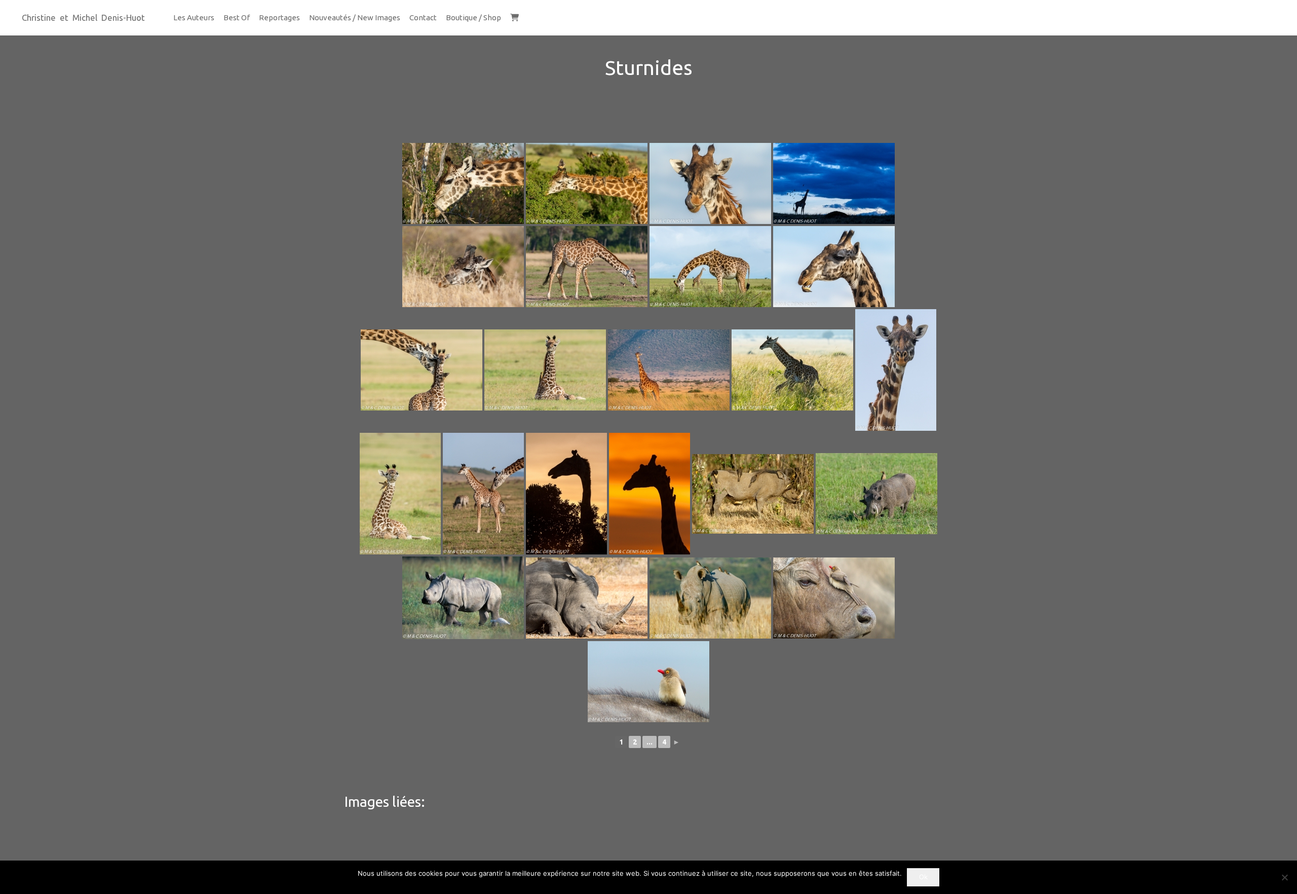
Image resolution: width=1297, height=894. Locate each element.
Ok (923, 877)
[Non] (1284, 877)
